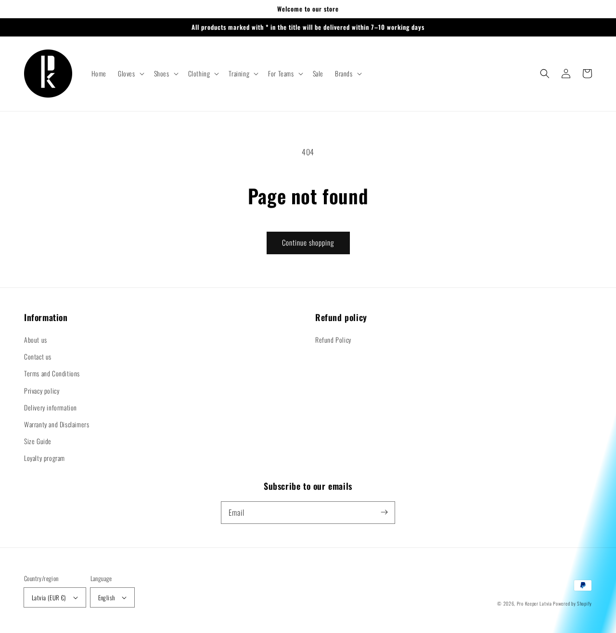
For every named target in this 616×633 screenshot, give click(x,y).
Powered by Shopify (572, 603)
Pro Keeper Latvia (534, 603)
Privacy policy (41, 390)
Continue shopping (308, 242)
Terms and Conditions (52, 373)
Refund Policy (333, 340)
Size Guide (37, 441)
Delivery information (50, 407)
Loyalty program (44, 458)
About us (35, 340)
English (106, 597)
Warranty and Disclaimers (56, 424)
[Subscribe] (384, 512)
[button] (130, 73)
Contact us (37, 356)
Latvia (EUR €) (49, 597)
